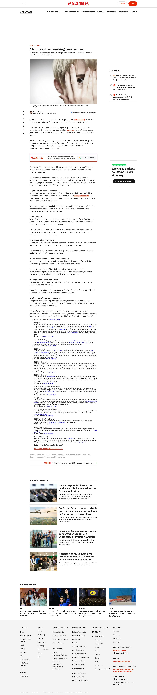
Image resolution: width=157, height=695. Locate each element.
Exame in (98, 640)
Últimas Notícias (25, 635)
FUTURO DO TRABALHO (71, 12)
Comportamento (37, 457)
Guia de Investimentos (60, 639)
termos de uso (34, 692)
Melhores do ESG (78, 677)
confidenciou (51, 376)
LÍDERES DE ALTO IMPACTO (26, 640)
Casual (40, 631)
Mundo (40, 628)
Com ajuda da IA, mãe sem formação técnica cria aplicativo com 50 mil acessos (124, 87)
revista (98, 632)
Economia (23, 652)
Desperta (98, 647)
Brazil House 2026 (78, 635)
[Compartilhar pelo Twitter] (23, 126)
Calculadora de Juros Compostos (60, 660)
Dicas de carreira (82, 455)
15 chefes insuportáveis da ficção (48, 448)
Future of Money (43, 649)
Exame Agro (42, 642)
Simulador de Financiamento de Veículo (58, 667)
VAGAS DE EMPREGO (88, 12)
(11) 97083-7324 (122, 679)
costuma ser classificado (57, 422)
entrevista (71, 438)
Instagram (116, 638)
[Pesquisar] (25, 3)
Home (31, 45)
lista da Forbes (58, 350)
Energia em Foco (78, 650)
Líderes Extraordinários (80, 657)
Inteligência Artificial (24, 664)
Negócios (23, 672)
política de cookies (47, 692)
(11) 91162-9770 (122, 653)
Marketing (41, 635)
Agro (96, 662)
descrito (73, 341)
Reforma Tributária (79, 632)
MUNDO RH (133, 12)
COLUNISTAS (24, 676)
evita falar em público (44, 342)
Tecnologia (41, 646)
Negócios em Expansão (80, 680)
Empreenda (99, 665)
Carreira (26, 11)
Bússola (75, 643)
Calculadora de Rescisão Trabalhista (60, 654)
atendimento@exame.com (122, 661)
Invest (22, 669)
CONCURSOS (123, 12)
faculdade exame (102, 628)
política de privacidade (61, 692)
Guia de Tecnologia (59, 635)
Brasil (22, 645)
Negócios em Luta (78, 661)
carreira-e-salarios (66, 455)
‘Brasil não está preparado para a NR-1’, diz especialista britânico (123, 97)
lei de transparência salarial (80, 692)
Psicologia (48, 457)
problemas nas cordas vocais (78, 342)
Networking (59, 457)
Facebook (116, 642)
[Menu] (21, 3)
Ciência (40, 653)
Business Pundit (72, 333)
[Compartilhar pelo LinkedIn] (23, 119)
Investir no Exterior (79, 654)
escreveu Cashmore (40, 414)
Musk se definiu (50, 391)
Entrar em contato (119, 650)
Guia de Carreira (53, 12)
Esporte (40, 638)
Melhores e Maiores (79, 673)
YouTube (116, 631)
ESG (21, 656)
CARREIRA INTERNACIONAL (107, 12)
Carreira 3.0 (99, 643)
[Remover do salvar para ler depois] (23, 133)
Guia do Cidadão (58, 632)
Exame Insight (25, 659)
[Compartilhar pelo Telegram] (23, 122)
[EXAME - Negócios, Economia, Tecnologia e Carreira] (78, 3)
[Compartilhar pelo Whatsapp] (23, 111)
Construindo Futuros (79, 646)
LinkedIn (116, 635)
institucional (24, 692)
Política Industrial (78, 664)
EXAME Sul (76, 639)
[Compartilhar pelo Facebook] (23, 115)
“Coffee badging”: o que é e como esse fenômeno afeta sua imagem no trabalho (124, 78)
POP (39, 656)
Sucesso (54, 455)
